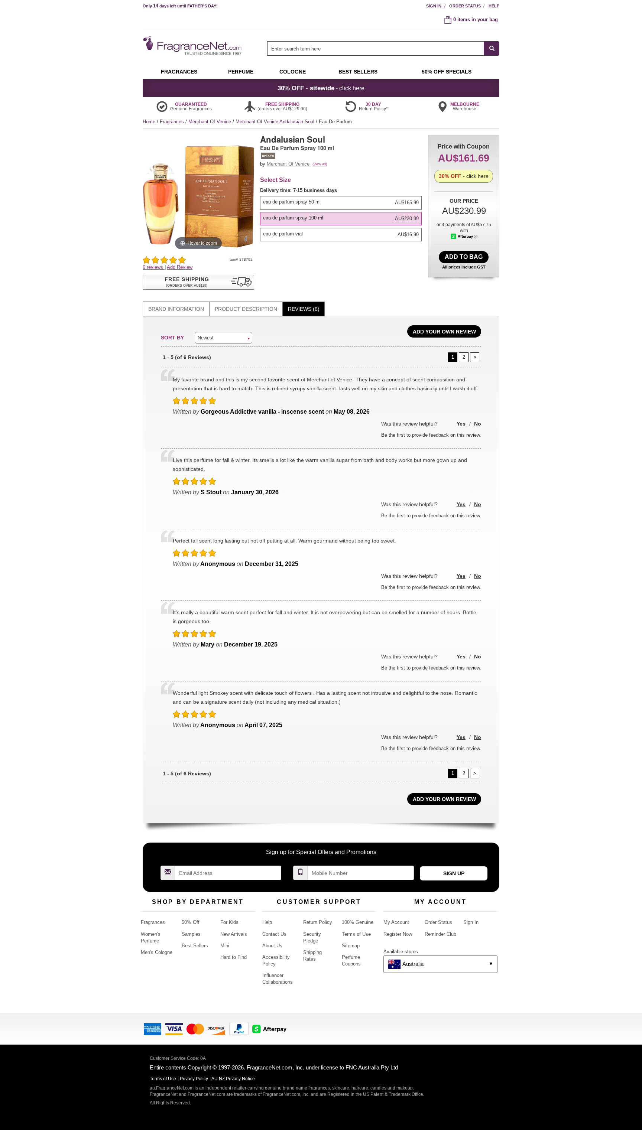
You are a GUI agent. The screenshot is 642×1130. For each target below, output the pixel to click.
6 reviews (154, 267)
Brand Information (176, 309)
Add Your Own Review (444, 332)
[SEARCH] (491, 48)
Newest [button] (206, 338)
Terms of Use (356, 934)
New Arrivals (233, 934)
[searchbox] (375, 48)
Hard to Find (233, 957)
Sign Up (453, 873)
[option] (341, 202)
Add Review (179, 267)
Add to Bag (464, 257)
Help (494, 6)
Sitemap (351, 945)
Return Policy (317, 922)
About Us (272, 945)
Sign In (433, 6)
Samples (191, 934)
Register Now (397, 934)
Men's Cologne (156, 952)
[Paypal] (239, 1028)
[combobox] (383, 48)
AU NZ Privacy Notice (233, 1078)
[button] (198, 282)
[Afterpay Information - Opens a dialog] (464, 236)
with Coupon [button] (464, 146)
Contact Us (274, 934)
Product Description (246, 309)
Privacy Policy (194, 1078)
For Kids (229, 922)
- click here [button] (321, 88)
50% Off (191, 922)
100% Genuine (357, 922)
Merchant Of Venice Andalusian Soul (276, 121)
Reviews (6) (304, 309)
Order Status (465, 6)
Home (149, 121)
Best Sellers (195, 945)
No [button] (477, 424)
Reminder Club (440, 934)
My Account (396, 922)
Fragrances (172, 121)
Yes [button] (461, 424)
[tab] (176, 309)
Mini (224, 945)
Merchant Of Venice (210, 121)
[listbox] (342, 214)
